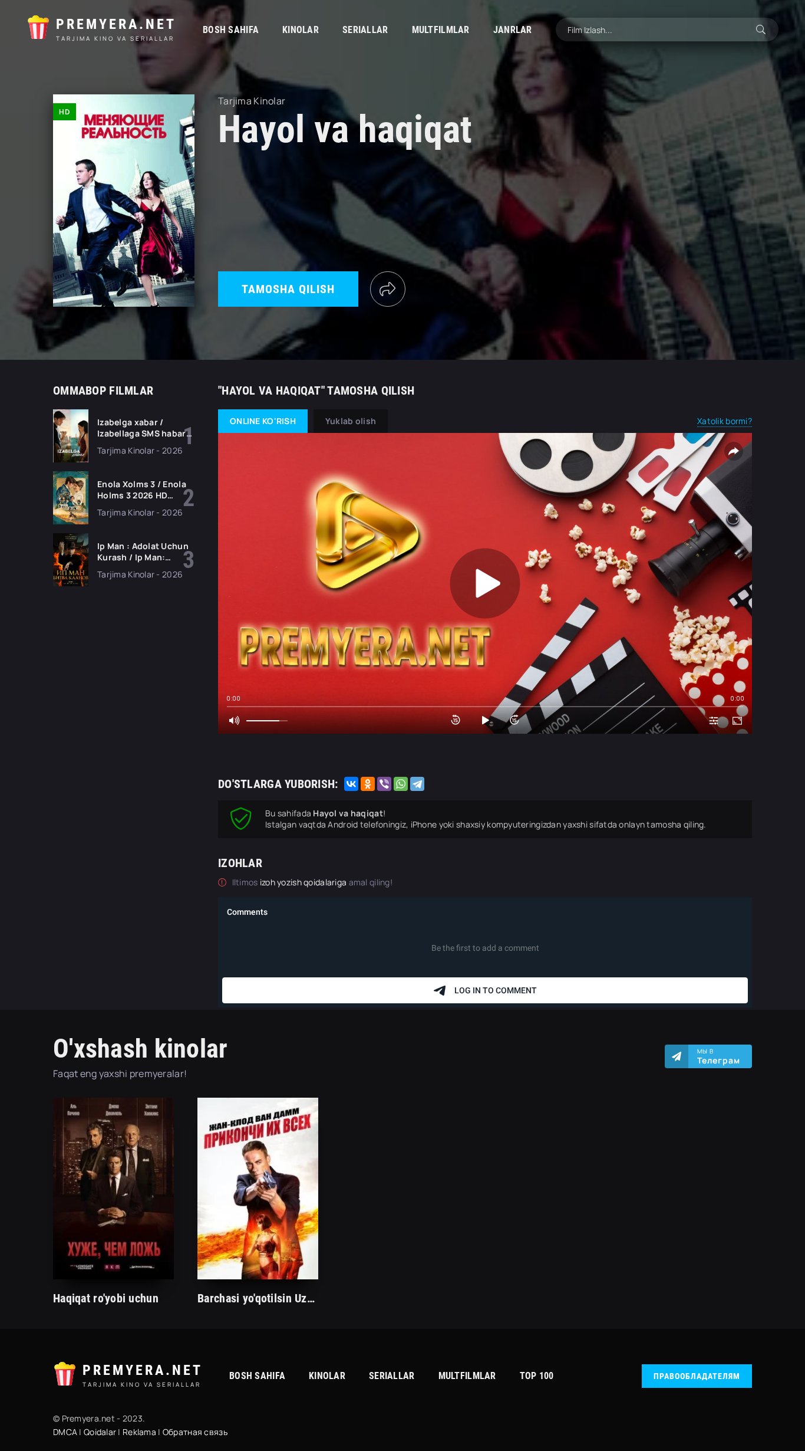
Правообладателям (697, 1376)
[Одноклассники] (368, 784)
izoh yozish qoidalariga (304, 882)
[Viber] (384, 784)
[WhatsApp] (401, 784)
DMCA (65, 1431)
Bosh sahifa (231, 29)
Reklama (139, 1431)
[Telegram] (417, 784)
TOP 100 (537, 1375)
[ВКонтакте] (351, 784)
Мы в (718, 1056)
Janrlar (512, 29)
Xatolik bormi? (724, 420)
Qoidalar (100, 1431)
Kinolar (300, 29)
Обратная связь (195, 1431)
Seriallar (365, 29)
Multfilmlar (441, 29)
